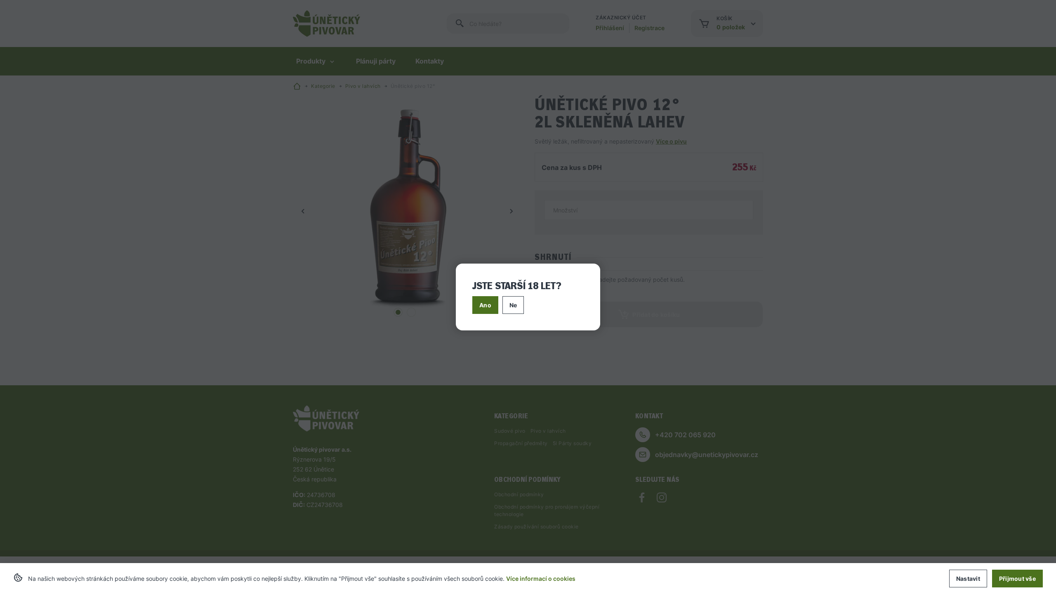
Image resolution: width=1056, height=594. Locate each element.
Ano (485, 305)
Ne (513, 305)
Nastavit (968, 578)
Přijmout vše (1017, 578)
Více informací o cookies (540, 578)
